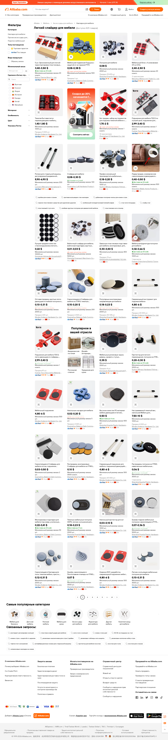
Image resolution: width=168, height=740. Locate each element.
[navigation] (18, 310)
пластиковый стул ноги (46, 208)
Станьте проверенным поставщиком (144, 681)
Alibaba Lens (18, 716)
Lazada (84, 727)
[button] (86, 9)
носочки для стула (114, 644)
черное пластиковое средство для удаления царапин (57, 203)
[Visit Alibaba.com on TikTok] (161, 697)
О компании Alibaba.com (15, 661)
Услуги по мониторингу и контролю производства (48, 688)
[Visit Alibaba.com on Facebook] (136, 697)
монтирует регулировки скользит (22, 633)
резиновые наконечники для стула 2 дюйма (58, 638)
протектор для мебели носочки (89, 644)
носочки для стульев (135, 644)
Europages (120, 727)
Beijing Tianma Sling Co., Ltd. (46, 77)
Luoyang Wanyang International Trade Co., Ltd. (49, 187)
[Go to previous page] (77, 597)
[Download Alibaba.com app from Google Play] (154, 715)
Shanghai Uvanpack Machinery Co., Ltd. (81, 258)
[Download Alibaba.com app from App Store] (136, 715)
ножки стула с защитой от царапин (22, 638)
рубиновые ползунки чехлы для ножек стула (111, 197)
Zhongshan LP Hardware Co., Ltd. (112, 136)
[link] (165, 716)
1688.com (58, 727)
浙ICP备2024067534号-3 (146, 736)
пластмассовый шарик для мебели (53, 633)
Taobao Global (94, 727)
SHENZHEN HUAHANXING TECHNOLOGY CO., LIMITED (113, 259)
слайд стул (146, 203)
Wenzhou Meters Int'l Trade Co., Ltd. (145, 79)
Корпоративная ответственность (18, 676)
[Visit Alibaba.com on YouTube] (156, 697)
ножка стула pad (101, 633)
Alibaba (36, 23)
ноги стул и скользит (80, 633)
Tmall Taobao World (72, 727)
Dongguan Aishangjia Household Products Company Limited (49, 256)
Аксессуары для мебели (63, 23)
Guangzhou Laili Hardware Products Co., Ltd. (81, 186)
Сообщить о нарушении (112, 696)
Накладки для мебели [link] (85, 23)
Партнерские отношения (145, 687)
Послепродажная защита (48, 683)
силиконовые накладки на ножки (22, 649)
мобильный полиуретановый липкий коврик (98, 203)
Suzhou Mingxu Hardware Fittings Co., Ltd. (113, 187)
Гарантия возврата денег (47, 671)
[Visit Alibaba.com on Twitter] (146, 697)
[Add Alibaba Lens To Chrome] (41, 715)
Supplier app (81, 716)
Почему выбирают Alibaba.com (17, 666)
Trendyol (110, 727)
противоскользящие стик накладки (76, 197)
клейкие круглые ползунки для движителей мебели (80, 208)
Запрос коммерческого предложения (79, 675)
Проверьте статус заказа (145, 676)
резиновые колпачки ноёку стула (123, 638)
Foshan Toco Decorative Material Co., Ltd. (146, 131)
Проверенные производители (82, 669)
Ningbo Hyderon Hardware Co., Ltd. (48, 134)
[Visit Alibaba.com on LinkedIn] (141, 697)
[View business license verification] (106, 736)
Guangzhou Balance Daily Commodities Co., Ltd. (81, 81)
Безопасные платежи (46, 666)
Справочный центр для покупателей (112, 667)
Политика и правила (45, 694)
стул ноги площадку (128, 203)
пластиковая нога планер (114, 208)
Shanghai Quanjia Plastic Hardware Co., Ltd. (113, 76)
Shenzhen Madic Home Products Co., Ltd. (146, 189)
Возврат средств (109, 683)
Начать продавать (142, 671)
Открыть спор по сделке (112, 678)
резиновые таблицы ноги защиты (92, 638)
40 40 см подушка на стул (123, 633)
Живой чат (107, 673)
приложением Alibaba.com (115, 716)
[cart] (120, 10)
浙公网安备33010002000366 (124, 736)
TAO (103, 727)
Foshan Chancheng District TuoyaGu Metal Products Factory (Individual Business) (146, 261)
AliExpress (49, 727)
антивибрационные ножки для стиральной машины (53, 644)
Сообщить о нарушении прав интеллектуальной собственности (114, 689)
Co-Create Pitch (11, 671)
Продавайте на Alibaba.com (146, 666)
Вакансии (9, 680)
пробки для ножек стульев (47, 197)
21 (112, 597)
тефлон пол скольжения (19, 644)
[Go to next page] (117, 597)
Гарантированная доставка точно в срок (51, 677)
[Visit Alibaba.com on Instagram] (151, 697)
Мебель (46, 23)
